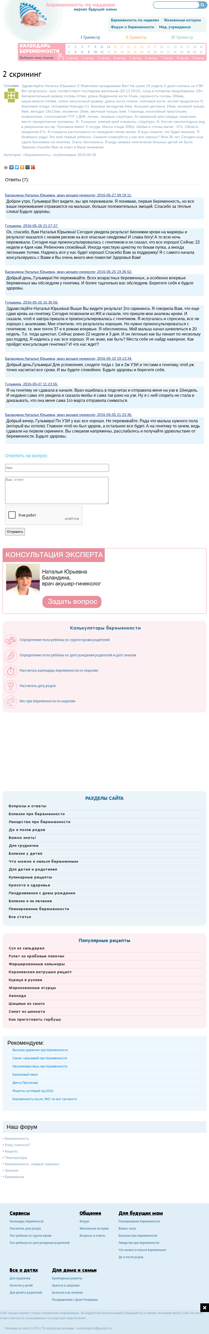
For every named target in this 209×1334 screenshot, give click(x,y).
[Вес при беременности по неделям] (42, 707)
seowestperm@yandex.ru (94, 1328)
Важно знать (127, 1229)
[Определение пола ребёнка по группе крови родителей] (59, 646)
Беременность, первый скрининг (32, 1164)
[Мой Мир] (27, 167)
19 (128, 47)
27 (154, 47)
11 (101, 47)
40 (194, 52)
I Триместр (90, 38)
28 (154, 52)
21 (135, 47)
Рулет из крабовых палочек (36, 956)
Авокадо (17, 996)
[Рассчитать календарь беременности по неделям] (53, 676)
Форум (84, 1222)
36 (181, 52)
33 (174, 47)
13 (108, 47)
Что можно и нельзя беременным (43, 861)
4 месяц (119, 58)
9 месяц (198, 58)
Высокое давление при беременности (40, 1050)
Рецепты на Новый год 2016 (32, 1091)
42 (201, 52)
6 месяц (151, 58)
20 (128, 52)
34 (174, 52)
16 (115, 52)
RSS (36, 1328)
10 (95, 52)
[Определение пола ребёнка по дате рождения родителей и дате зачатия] (72, 661)
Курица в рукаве (25, 980)
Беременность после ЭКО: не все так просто (44, 1099)
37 (188, 47)
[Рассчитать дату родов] (32, 692)
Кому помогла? (17, 1145)
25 (148, 47)
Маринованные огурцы (32, 988)
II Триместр (136, 38)
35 (181, 47)
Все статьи (20, 917)
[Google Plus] (33, 167)
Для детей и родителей (33, 869)
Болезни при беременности (37, 814)
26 (148, 52)
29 (161, 47)
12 (101, 52)
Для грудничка (23, 846)
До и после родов (27, 830)
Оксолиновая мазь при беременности (39, 1066)
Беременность (37, 155)
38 (188, 52)
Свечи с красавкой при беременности (39, 1058)
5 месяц (135, 58)
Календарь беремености (27, 1222)
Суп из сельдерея (26, 948)
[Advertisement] (104, 750)
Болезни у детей (25, 854)
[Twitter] (17, 167)
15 (115, 47)
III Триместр (182, 38)
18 (121, 52)
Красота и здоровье (29, 885)
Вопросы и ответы (27, 806)
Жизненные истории (94, 1229)
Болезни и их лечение (30, 901)
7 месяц (167, 58)
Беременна (14, 1177)
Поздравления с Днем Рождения (75, 1300)
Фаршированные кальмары (37, 964)
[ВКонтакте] (11, 167)
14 (108, 52)
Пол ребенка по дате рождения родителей (40, 1243)
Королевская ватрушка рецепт (40, 972)
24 (141, 52)
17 (121, 47)
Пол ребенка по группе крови (30, 1236)
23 (141, 47)
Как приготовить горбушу (35, 1019)
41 (201, 47)
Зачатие (11, 1170)
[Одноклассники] (22, 167)
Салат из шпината (27, 1012)
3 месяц (104, 58)
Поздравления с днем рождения (42, 893)
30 (161, 52)
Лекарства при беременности (39, 822)
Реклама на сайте (18, 1328)
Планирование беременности (39, 909)
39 (194, 47)
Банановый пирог (25, 1074)
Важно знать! (22, 838)
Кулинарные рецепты (30, 877)
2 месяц (88, 58)
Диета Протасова (25, 1083)
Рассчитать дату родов (25, 1229)
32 (168, 52)
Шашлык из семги (27, 1004)
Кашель (11, 1151)
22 (135, 52)
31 (168, 47)
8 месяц (183, 58)
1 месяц (72, 58)
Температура (16, 1158)
